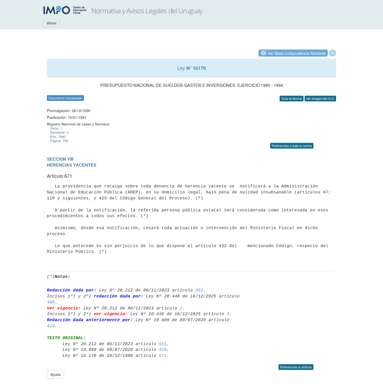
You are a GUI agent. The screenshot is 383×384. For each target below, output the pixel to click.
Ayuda (55, 374)
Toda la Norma (291, 98)
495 (51, 302)
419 (51, 326)
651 (199, 290)
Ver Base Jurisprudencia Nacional (296, 53)
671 (163, 355)
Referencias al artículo (296, 367)
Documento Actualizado (65, 98)
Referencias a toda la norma (292, 145)
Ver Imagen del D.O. (320, 98)
